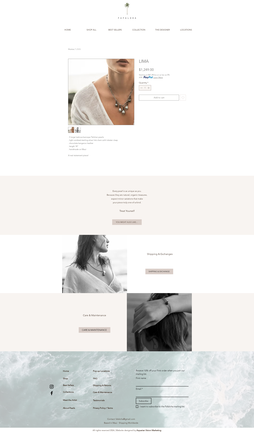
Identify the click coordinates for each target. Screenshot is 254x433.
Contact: (111, 419)
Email (139, 389)
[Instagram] (51, 386)
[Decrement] (141, 87)
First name (141, 378)
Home (71, 49)
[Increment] (149, 87)
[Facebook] (51, 393)
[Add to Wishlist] (183, 98)
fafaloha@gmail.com (125, 419)
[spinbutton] (145, 87)
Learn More (158, 77)
